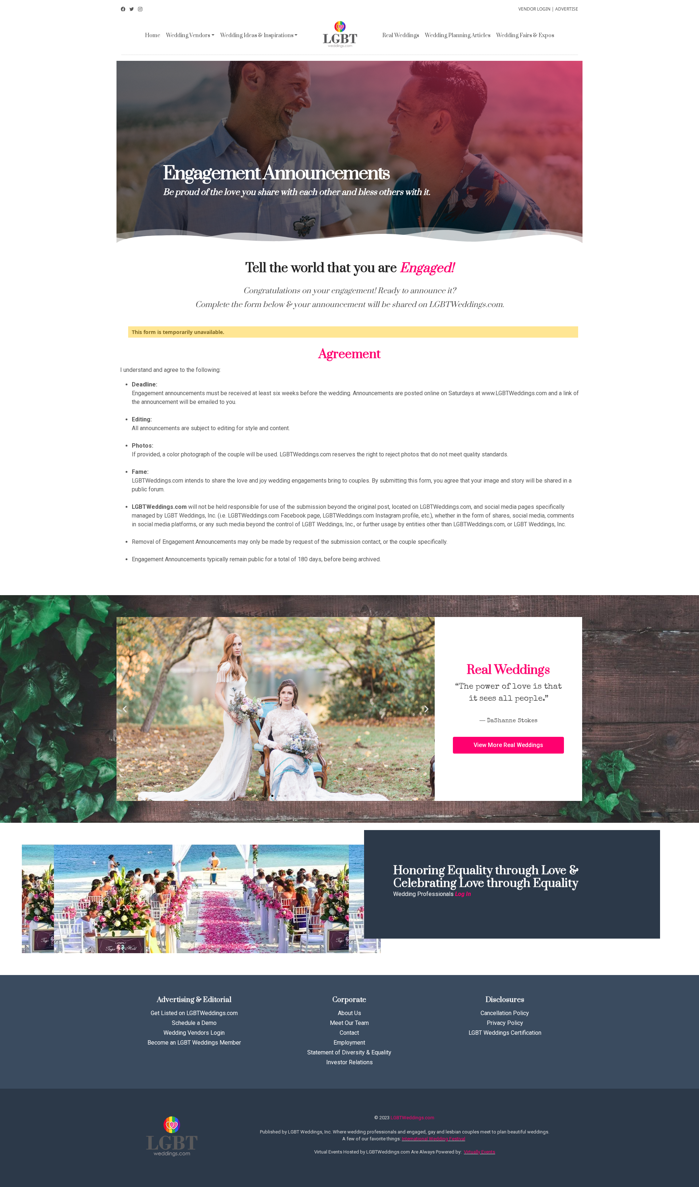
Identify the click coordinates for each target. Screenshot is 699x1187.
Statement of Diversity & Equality (349, 1052)
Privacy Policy (505, 1022)
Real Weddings (400, 35)
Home (152, 35)
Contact (349, 1032)
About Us (349, 1013)
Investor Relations (349, 1062)
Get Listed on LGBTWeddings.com (194, 1013)
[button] (266, 796)
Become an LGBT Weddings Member (194, 1042)
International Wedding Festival (433, 1138)
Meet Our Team (349, 1022)
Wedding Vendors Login (194, 1032)
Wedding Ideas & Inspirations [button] (256, 35)
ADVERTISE (566, 9)
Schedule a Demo (194, 1022)
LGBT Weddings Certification (505, 1032)
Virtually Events (479, 1152)
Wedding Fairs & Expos (525, 35)
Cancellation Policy (505, 1013)
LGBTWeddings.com (412, 1117)
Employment (349, 1042)
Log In (463, 894)
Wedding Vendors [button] (188, 35)
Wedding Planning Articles (457, 35)
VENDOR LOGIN (534, 9)
